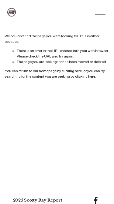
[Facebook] (95, 200)
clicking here (72, 71)
